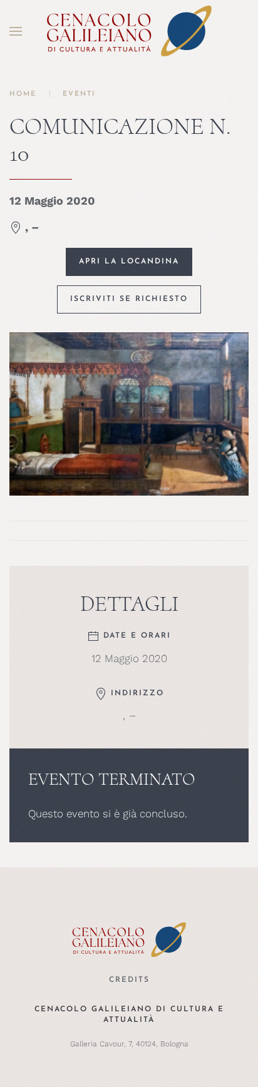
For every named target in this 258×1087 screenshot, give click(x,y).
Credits (129, 980)
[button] (15, 31)
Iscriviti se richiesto (129, 299)
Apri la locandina (129, 261)
